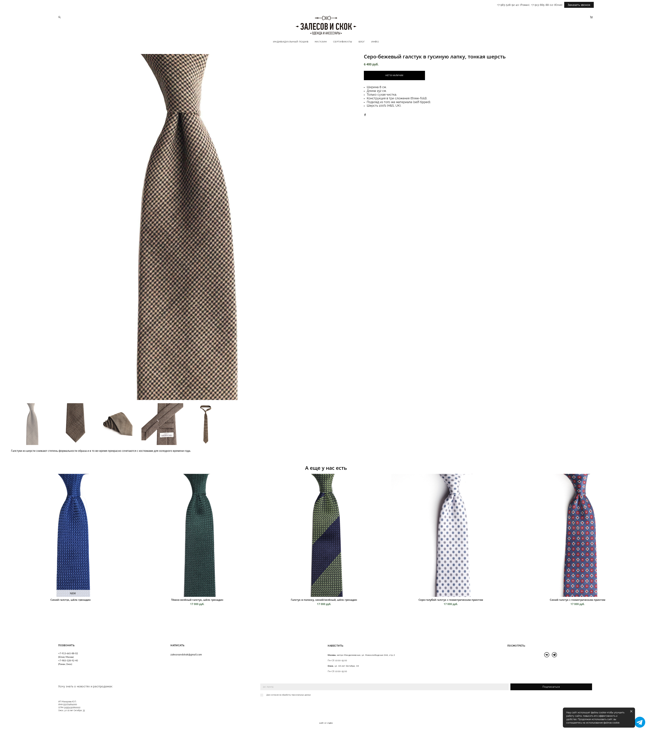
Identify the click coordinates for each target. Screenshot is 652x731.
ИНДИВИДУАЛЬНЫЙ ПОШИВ (291, 41)
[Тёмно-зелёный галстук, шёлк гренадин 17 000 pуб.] (199, 535)
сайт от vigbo (326, 723)
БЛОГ (362, 41)
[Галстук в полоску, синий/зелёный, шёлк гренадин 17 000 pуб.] (326, 535)
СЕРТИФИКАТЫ (342, 41)
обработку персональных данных (296, 695)
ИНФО (375, 41)
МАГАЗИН (321, 41)
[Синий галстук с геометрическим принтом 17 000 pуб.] (579, 535)
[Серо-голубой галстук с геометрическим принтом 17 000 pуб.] (452, 535)
